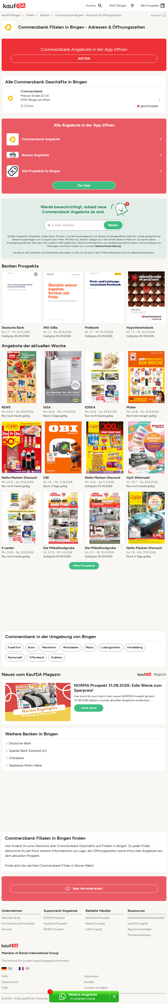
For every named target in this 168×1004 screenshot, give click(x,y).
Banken (45, 15)
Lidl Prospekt (94, 929)
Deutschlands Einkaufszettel (146, 918)
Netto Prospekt (95, 923)
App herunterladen (140, 929)
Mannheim (49, 647)
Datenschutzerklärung (108, 246)
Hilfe (5, 976)
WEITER (84, 59)
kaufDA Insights (138, 923)
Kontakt (89, 982)
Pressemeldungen (139, 935)
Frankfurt (14, 647)
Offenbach (36, 657)
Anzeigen (156, 15)
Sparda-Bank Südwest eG (28, 751)
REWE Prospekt (54, 929)
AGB (5, 987)
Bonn (31, 647)
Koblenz (56, 657)
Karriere (7, 929)
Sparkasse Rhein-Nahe (25, 765)
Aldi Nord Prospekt (98, 918)
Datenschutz (10, 982)
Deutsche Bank (20, 743)
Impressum (91, 976)
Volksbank (16, 758)
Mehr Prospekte (84, 565)
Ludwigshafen (110, 647)
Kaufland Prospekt (55, 923)
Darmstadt (15, 657)
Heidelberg (135, 647)
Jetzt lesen (88, 708)
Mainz (90, 647)
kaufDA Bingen (11, 15)
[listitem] (22, 304)
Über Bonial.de (11, 918)
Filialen (30, 15)
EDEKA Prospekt (54, 918)
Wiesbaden (70, 647)
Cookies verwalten (96, 987)
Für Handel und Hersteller (18, 923)
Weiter (113, 225)
